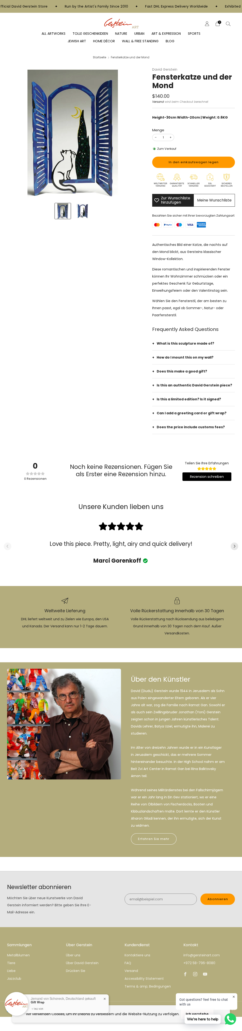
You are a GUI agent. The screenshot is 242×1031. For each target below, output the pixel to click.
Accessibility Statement (144, 978)
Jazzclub (14, 978)
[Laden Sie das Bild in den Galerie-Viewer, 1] (63, 211)
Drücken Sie (75, 970)
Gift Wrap (37, 1002)
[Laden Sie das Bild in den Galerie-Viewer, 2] (82, 211)
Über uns (73, 955)
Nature (121, 33)
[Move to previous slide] (7, 546)
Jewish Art (77, 41)
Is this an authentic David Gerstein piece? (194, 385)
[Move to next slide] (234, 546)
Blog (170, 41)
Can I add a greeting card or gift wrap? (191, 413)
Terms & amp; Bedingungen (148, 986)
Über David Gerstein (82, 963)
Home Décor (104, 41)
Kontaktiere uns (137, 955)
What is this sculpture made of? (185, 343)
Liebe (11, 970)
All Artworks (53, 33)
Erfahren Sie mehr (153, 839)
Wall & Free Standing (140, 41)
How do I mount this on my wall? (185, 357)
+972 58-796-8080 (199, 963)
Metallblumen (18, 955)
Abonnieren (217, 899)
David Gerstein (164, 69)
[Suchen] (228, 23)
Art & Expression (166, 33)
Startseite (99, 57)
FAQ (128, 963)
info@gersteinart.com (201, 955)
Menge (158, 130)
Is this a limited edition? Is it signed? (189, 399)
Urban (139, 33)
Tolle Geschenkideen (90, 33)
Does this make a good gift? (182, 371)
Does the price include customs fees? (191, 427)
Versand (158, 102)
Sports (194, 33)
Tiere (11, 963)
